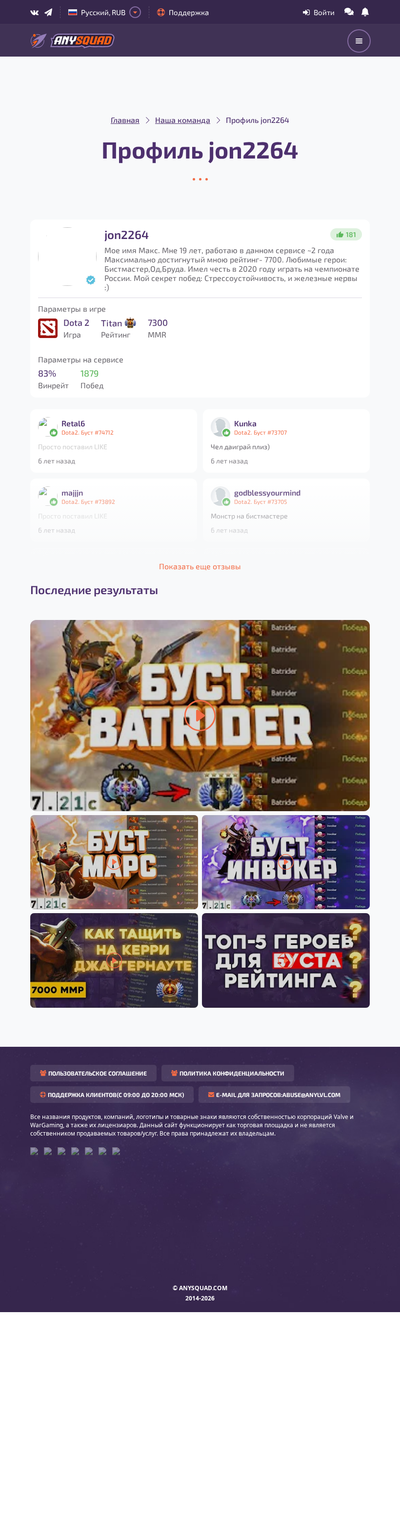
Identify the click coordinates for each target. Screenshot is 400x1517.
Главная (125, 119)
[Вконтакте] (34, 12)
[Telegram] (48, 12)
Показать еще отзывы (200, 566)
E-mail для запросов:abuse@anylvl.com (278, 1094)
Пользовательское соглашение (97, 1073)
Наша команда (182, 119)
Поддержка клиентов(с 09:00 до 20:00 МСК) (116, 1094)
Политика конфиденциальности (232, 1073)
